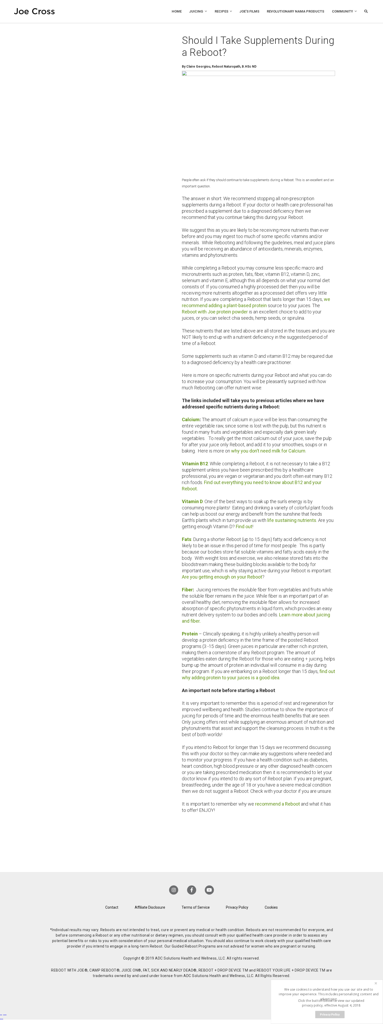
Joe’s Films (249, 11)
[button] (328, 994)
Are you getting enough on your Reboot (222, 577)
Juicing (196, 11)
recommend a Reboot (277, 804)
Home (177, 11)
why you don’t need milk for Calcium (268, 451)
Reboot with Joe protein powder (215, 311)
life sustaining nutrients (291, 520)
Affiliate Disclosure (150, 907)
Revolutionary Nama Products (295, 11)
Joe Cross (34, 11)
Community (342, 11)
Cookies (271, 907)
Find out (244, 526)
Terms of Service (196, 907)
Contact (111, 907)
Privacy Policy (237, 907)
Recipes (221, 11)
